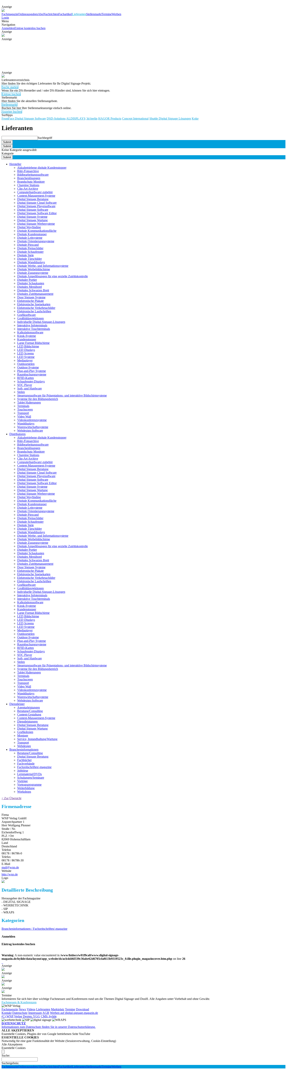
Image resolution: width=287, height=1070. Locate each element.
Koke (195, 118)
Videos (31, 1009)
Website (6, 871)
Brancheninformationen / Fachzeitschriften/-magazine (34, 928)
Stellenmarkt (94, 14)
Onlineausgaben (28, 14)
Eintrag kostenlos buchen (29, 28)
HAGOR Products (109, 118)
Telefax (6, 856)
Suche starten (10, 87)
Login (5, 17)
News (22, 1009)
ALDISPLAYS (76, 118)
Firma (5, 814)
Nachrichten (50, 14)
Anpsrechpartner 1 (13, 821)
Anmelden (8, 28)
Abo (40, 14)
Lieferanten (79, 14)
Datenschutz (20, 1012)
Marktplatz (57, 1009)
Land (5, 842)
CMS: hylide (49, 1016)
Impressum (35, 1012)
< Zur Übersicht (11, 798)
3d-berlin (91, 118)
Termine (107, 14)
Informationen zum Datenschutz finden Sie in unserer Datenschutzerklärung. (49, 1025)
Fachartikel (65, 14)
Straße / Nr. (9, 828)
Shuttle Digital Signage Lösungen (170, 118)
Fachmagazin (10, 14)
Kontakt (7, 1012)
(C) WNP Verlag (12, 1016)
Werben (116, 14)
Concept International (135, 118)
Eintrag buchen (11, 94)
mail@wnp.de (10, 867)
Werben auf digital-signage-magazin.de (74, 1012)
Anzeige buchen (12, 111)
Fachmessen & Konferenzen (19, 1002)
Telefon (6, 849)
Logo (5, 878)
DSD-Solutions (56, 118)
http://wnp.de (10, 874)
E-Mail (6, 864)
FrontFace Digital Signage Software (24, 118)
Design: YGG (31, 1016)
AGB (45, 1012)
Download (82, 1009)
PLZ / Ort (8, 835)
